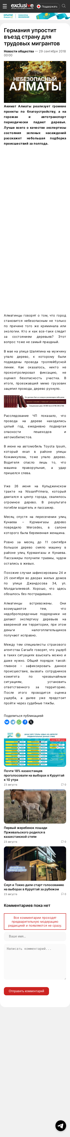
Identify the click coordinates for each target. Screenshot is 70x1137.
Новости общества (19, 51)
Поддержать (49, 6)
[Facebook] (25, 722)
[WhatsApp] (19, 722)
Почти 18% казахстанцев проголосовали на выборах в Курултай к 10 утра (34, 775)
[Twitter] (31, 722)
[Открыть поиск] (64, 6)
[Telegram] (12, 722)
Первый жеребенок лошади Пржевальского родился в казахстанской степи (25, 832)
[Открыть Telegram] (60, 1125)
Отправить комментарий (26, 991)
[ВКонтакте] (6, 722)
